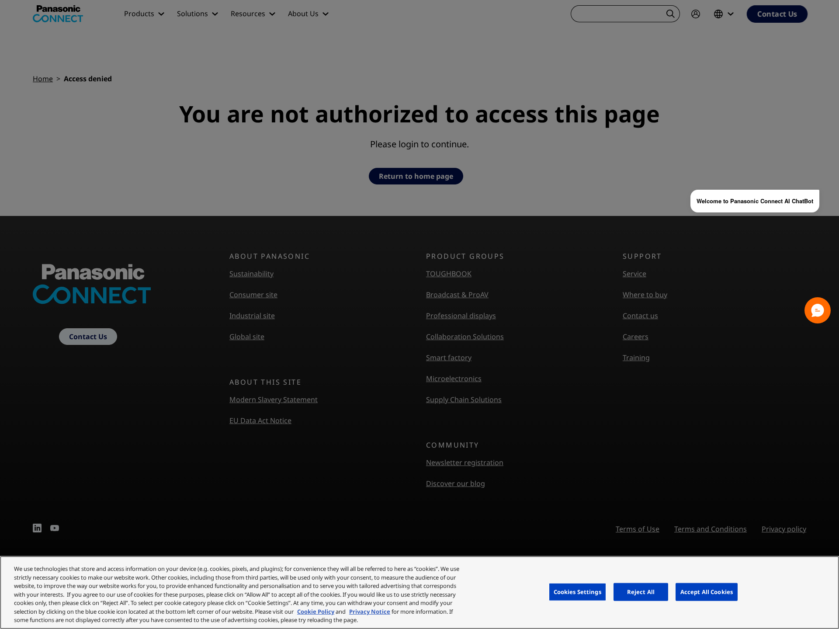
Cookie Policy (315, 611)
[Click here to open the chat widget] (817, 310)
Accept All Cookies (706, 591)
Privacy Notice (369, 611)
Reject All (641, 591)
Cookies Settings (577, 591)
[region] (419, 592)
